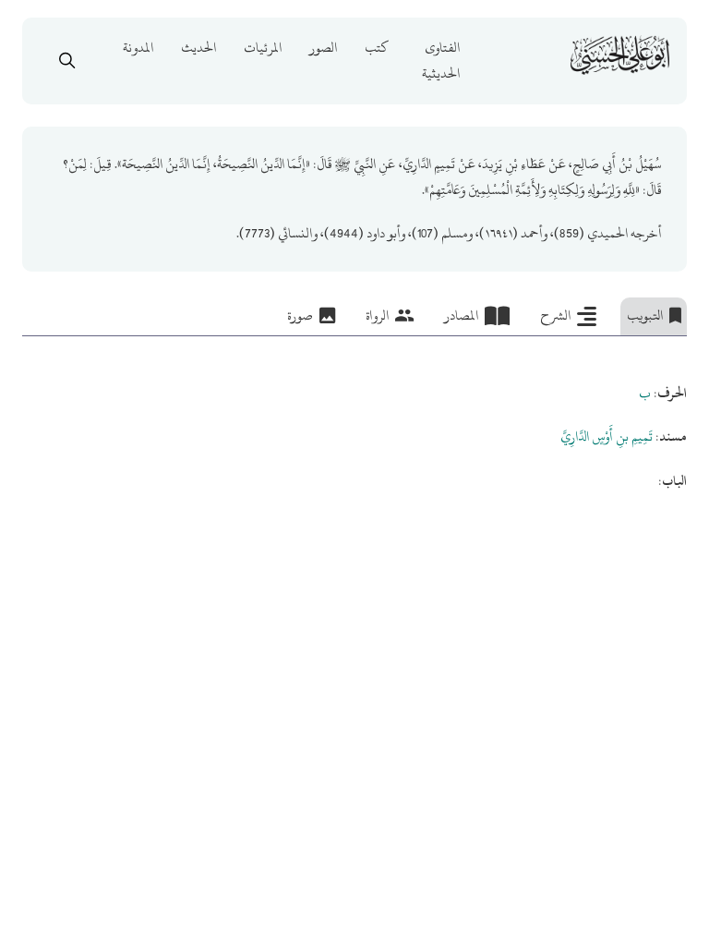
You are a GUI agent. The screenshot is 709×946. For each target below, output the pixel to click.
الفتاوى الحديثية (441, 60)
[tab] (654, 316)
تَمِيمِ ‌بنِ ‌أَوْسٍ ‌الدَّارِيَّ (606, 436)
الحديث (198, 47)
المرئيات (263, 47)
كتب (377, 47)
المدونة (138, 47)
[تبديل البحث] (67, 60)
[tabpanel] (355, 415)
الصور (323, 47)
